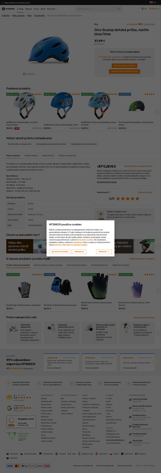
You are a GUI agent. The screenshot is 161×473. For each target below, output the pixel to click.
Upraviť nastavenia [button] (60, 252)
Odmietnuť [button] (79, 252)
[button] (77, 242)
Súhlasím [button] (104, 251)
